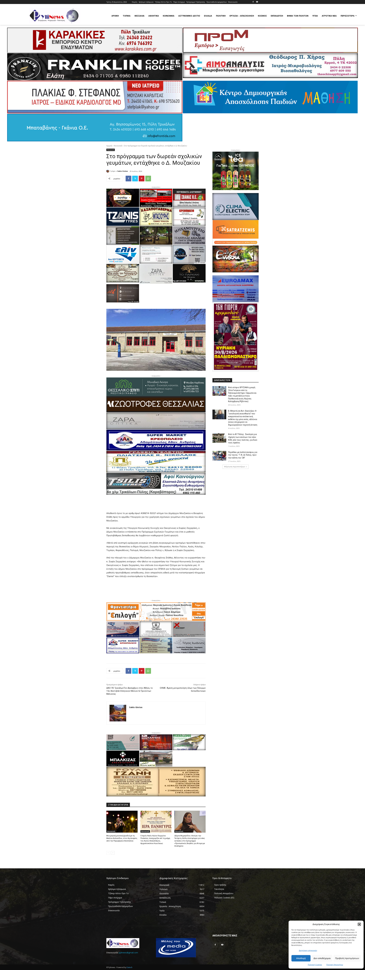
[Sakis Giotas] (108, 171)
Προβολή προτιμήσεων (347, 958)
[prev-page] (108, 853)
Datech (129, 967)
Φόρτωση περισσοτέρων (234, 466)
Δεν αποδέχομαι (322, 958)
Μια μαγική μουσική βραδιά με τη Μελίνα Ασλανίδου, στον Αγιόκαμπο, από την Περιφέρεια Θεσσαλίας (121, 838)
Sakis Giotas (122, 171)
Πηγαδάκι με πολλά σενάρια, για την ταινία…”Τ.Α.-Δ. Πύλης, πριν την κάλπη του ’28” (242, 455)
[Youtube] (257, 2)
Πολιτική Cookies (315, 965)
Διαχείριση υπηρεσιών (308, 950)
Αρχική (109, 146)
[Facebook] (253, 2)
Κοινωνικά (118, 146)
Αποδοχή (301, 958)
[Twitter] (135, 178)
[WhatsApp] (148, 178)
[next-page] (112, 853)
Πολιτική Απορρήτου (334, 965)
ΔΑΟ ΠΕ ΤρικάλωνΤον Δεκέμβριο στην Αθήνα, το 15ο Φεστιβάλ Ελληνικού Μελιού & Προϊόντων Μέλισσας (129, 691)
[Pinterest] (141, 178)
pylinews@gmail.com (128, 952)
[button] (359, 924)
